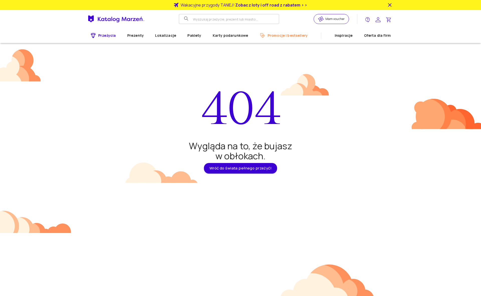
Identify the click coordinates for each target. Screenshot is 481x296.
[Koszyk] (388, 19)
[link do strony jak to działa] (367, 19)
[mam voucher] (321, 19)
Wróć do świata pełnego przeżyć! (240, 168)
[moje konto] (378, 19)
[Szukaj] (186, 19)
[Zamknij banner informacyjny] (390, 5)
